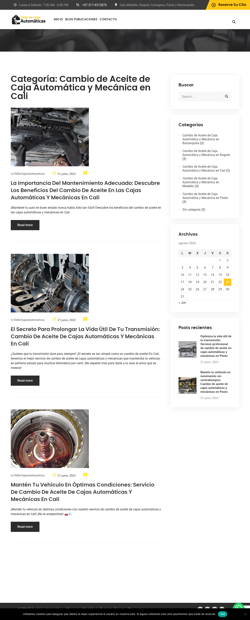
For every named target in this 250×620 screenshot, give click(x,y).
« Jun (182, 302)
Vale (222, 614)
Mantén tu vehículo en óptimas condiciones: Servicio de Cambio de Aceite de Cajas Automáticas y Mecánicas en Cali (82, 492)
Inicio (58, 19)
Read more (25, 225)
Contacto (108, 19)
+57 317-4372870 (94, 5)
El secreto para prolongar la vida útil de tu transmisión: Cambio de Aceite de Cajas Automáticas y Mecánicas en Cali (85, 336)
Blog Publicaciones (81, 19)
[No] (245, 614)
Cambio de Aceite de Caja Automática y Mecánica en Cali (203, 168)
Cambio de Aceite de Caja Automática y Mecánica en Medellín (200, 182)
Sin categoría (191, 209)
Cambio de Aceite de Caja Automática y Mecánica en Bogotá (206, 153)
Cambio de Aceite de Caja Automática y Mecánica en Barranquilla (200, 139)
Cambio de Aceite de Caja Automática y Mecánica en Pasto (205, 196)
